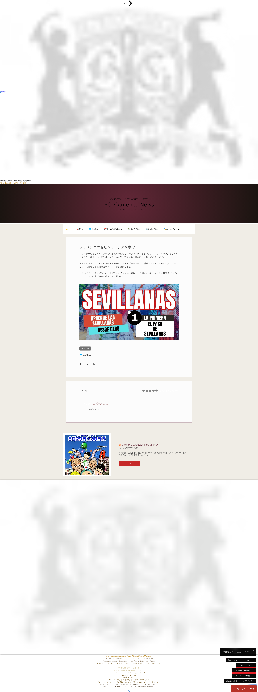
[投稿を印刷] (93, 364)
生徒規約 (126, 680)
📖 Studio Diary (152, 229)
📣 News (79, 229)
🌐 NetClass (93, 229)
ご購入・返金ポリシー (140, 680)
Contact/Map (157, 663)
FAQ (147, 663)
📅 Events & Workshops (113, 229)
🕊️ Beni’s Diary (134, 229)
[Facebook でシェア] (80, 364)
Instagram (133, 675)
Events (119, 663)
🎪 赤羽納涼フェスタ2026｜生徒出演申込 (138, 444)
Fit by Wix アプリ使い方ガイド (150, 682)
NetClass (110, 663)
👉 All (68, 229)
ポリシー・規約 (114, 680)
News (128, 663)
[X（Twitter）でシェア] (87, 364)
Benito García (137, 663)
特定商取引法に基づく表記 (126, 682)
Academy (100, 663)
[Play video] (129, 312)
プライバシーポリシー (105, 682)
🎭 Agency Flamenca (172, 229)
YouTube (85, 348)
